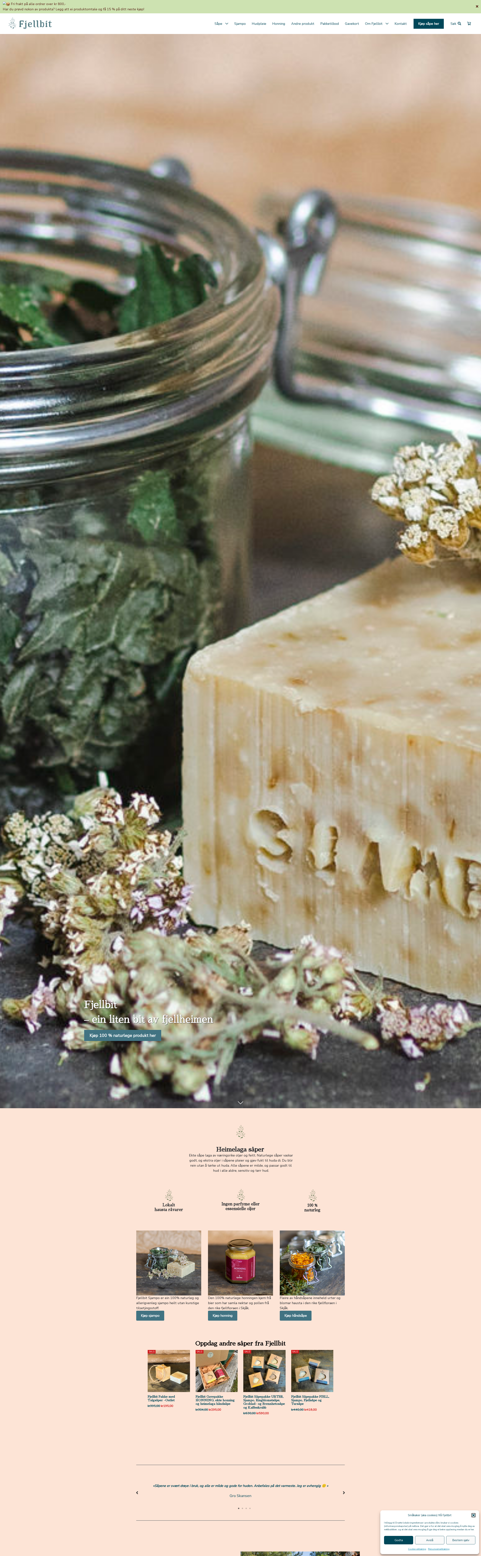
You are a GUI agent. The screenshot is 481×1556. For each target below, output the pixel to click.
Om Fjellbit (374, 23)
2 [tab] (242, 1508)
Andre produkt (302, 23)
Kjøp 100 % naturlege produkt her (123, 1035)
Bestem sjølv (460, 1540)
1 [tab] (238, 1508)
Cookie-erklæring (417, 1549)
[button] (473, 1515)
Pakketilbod (329, 23)
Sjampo (240, 23)
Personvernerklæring (438, 1549)
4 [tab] (250, 1508)
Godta (399, 1540)
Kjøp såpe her (428, 23)
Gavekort (352, 23)
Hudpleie (259, 23)
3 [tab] (246, 1508)
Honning (278, 23)
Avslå (429, 1540)
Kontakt (401, 23)
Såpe (218, 23)
